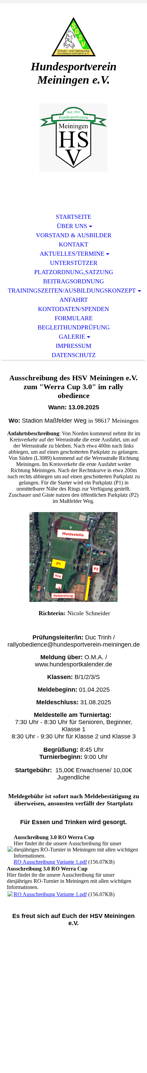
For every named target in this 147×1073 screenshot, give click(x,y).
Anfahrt (73, 299)
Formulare (74, 318)
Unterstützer (73, 262)
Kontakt (73, 244)
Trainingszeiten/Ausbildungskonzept (72, 290)
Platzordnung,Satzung (73, 272)
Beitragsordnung (73, 281)
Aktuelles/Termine (72, 253)
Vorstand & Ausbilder (73, 235)
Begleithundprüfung (74, 327)
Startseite (73, 216)
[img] (73, 36)
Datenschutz (74, 355)
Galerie (72, 336)
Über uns (72, 226)
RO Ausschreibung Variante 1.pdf (50, 862)
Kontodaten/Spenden (73, 309)
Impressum (73, 345)
